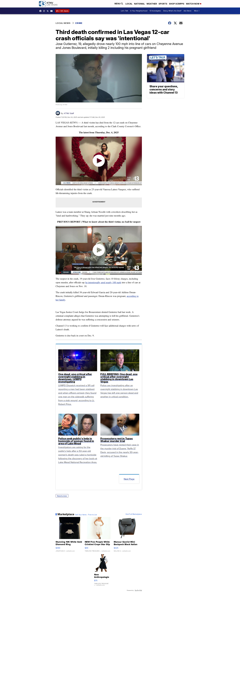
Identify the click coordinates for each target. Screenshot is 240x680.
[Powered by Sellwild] (138, 590)
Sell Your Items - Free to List (86, 515)
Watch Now (193, 3)
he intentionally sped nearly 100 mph (103, 282)
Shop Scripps (176, 3)
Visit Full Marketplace (134, 514)
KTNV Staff (69, 113)
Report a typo (62, 496)
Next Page (129, 479)
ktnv (44, 11)
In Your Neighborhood (138, 10)
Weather (151, 3)
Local (129, 3)
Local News (63, 23)
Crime (78, 23)
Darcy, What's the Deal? (172, 10)
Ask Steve (187, 10)
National (139, 3)
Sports (163, 3)
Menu (117, 4)
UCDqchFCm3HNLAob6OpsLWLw (52, 11)
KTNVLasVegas (41, 11)
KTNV (48, 11)
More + (197, 10)
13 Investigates (155, 10)
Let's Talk (124, 10)
